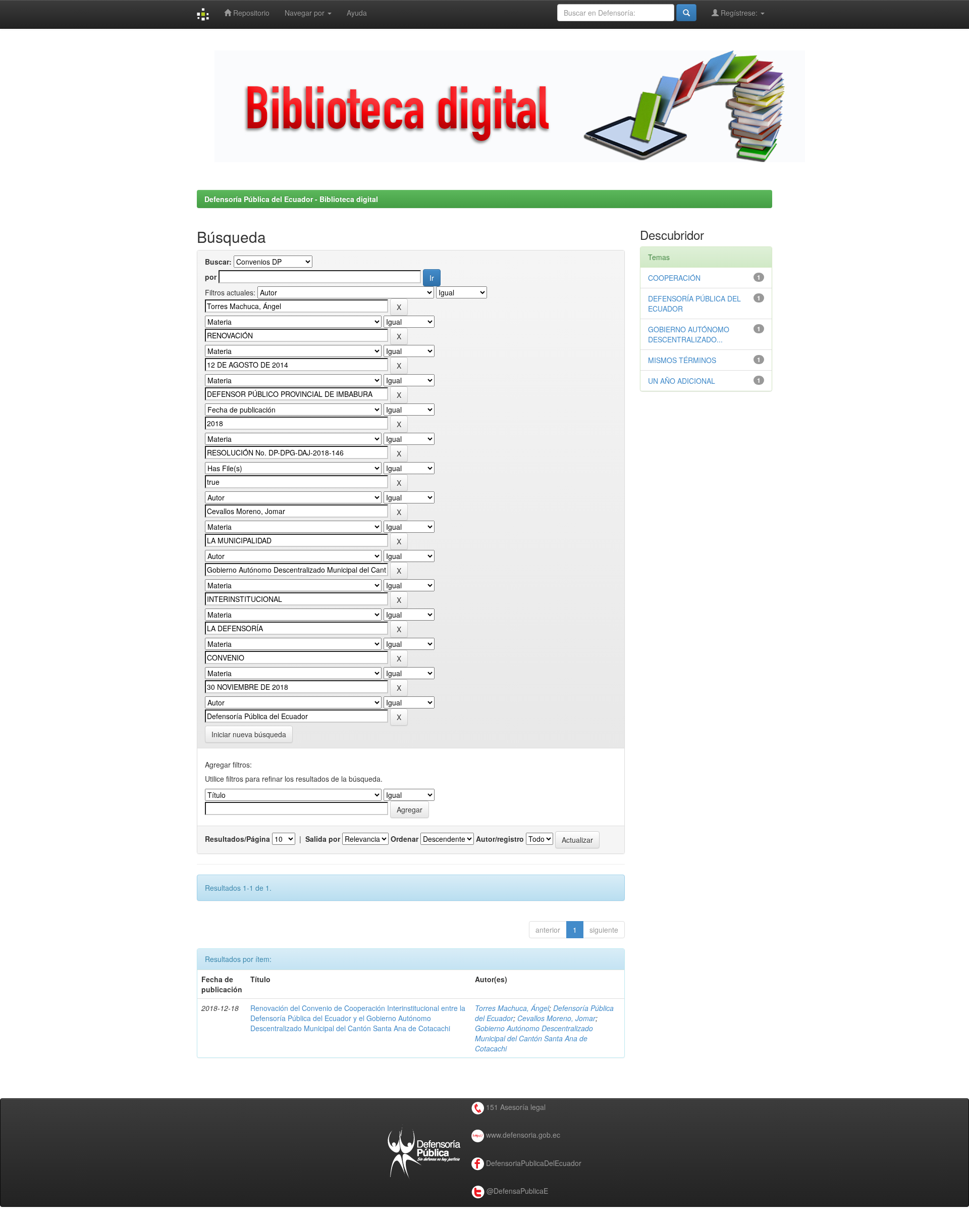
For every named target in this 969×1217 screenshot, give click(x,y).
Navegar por (306, 13)
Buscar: (218, 262)
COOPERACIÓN (674, 278)
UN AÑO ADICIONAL (681, 381)
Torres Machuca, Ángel (512, 1008)
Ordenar (404, 839)
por (211, 277)
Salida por (322, 839)
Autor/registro (500, 839)
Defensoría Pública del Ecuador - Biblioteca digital (291, 199)
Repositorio (250, 13)
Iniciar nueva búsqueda (248, 734)
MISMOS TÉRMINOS (682, 360)
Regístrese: (739, 13)
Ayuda (357, 13)
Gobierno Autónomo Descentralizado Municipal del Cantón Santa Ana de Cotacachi (534, 1038)
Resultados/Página (237, 839)
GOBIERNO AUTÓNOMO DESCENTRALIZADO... (688, 334)
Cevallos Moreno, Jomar (556, 1018)
